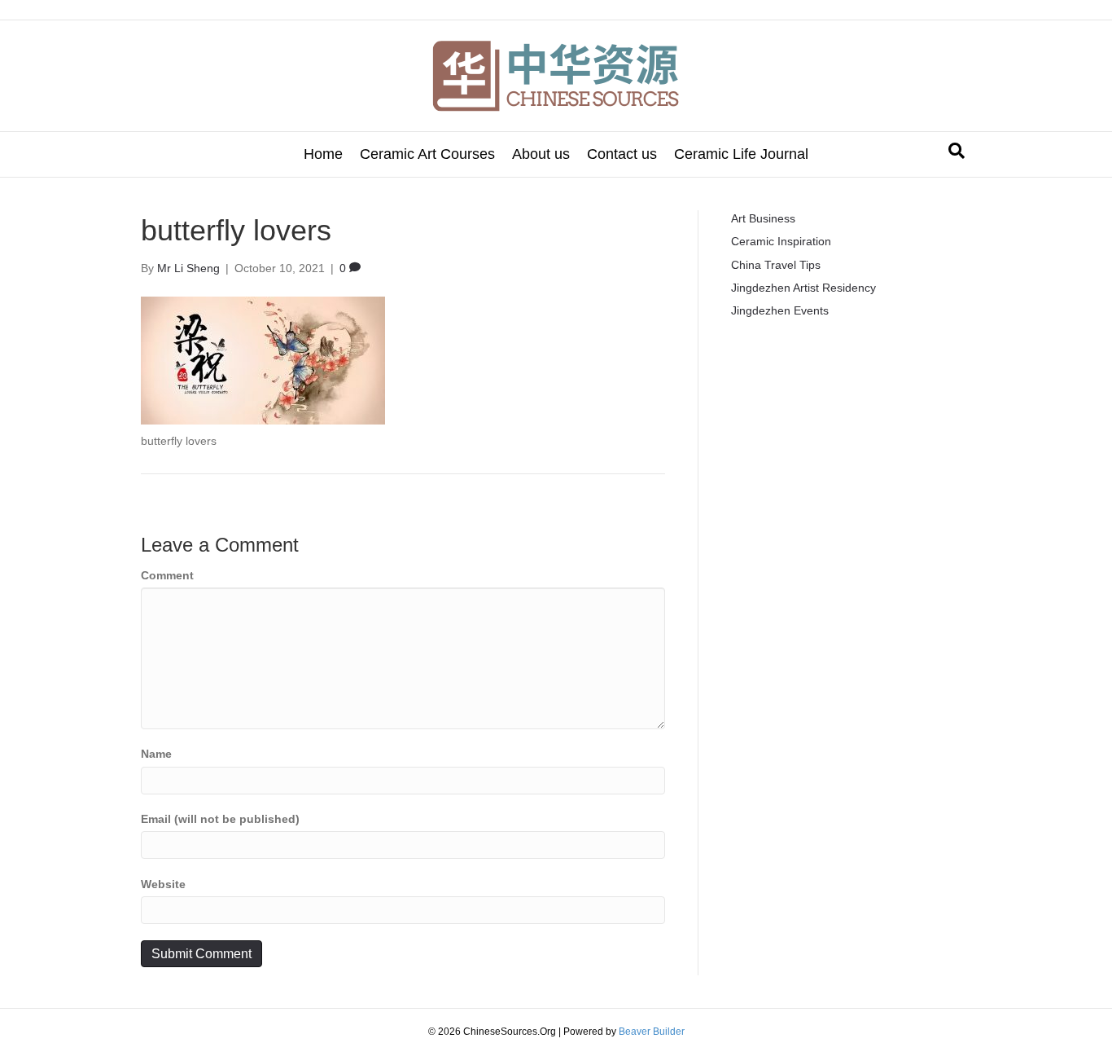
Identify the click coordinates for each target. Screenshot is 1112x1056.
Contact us (622, 154)
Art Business (763, 218)
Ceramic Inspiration (781, 241)
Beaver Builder (652, 1031)
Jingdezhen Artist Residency (803, 287)
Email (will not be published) (220, 818)
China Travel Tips (776, 264)
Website (163, 884)
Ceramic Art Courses (427, 154)
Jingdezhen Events (780, 310)
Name (156, 753)
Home (323, 154)
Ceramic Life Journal (741, 154)
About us (541, 154)
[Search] (956, 150)
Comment (167, 575)
